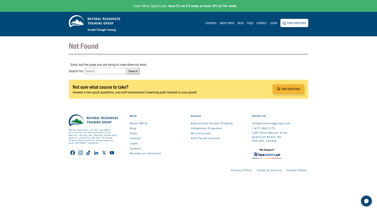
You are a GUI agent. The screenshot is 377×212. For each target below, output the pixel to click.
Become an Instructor (146, 153)
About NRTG (227, 23)
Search (133, 71)
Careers (135, 148)
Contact (261, 23)
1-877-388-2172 (263, 128)
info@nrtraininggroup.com (271, 123)
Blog (241, 23)
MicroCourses (201, 133)
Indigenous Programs (206, 128)
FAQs (250, 23)
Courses (211, 23)
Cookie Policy (297, 170)
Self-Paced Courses (205, 138)
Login (273, 23)
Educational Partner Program (212, 123)
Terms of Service (269, 170)
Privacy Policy (241, 170)
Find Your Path (296, 23)
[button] (288, 89)
